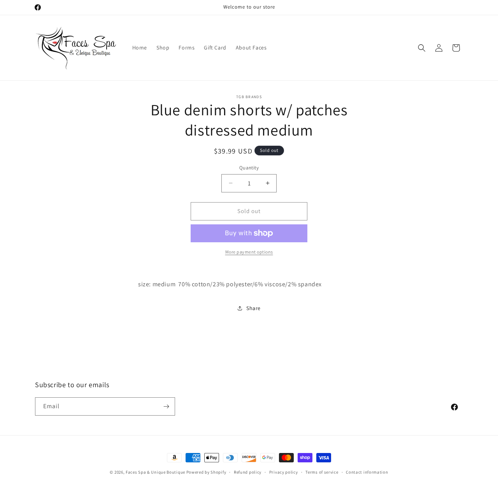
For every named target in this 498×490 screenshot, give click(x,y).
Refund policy (247, 472)
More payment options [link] (249, 252)
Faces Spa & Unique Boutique (155, 472)
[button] (421, 47)
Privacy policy (283, 472)
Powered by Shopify (206, 472)
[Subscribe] (166, 406)
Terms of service (321, 472)
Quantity (249, 167)
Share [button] (253, 308)
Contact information (367, 472)
